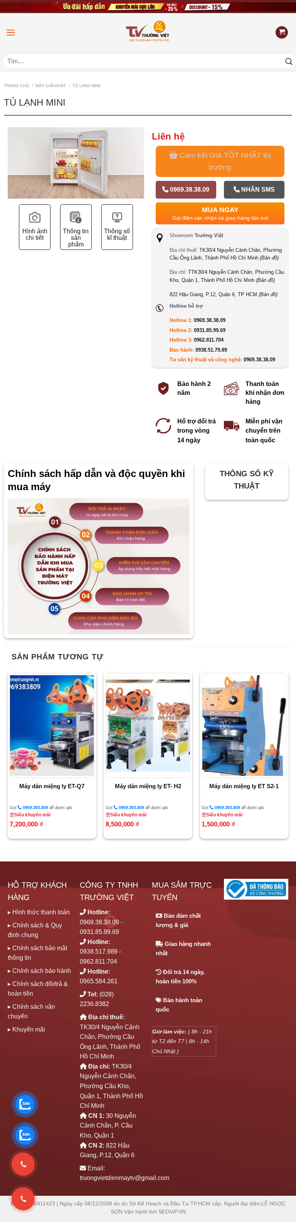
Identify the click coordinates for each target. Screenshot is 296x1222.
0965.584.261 (99, 981)
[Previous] (15, 177)
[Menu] (11, 32)
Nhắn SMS (257, 189)
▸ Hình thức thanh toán (39, 912)
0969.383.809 (35, 807)
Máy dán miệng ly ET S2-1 (244, 786)
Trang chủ (16, 85)
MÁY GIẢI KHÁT (50, 85)
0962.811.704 (209, 340)
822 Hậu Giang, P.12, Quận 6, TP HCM (224, 294)
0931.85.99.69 (209, 330)
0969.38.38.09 (188, 189)
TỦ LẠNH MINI (86, 85)
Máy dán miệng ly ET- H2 (148, 786)
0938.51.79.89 (211, 350)
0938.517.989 (99, 951)
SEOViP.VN (172, 1212)
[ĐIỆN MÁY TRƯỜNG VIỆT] (148, 32)
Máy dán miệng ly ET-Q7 (51, 786)
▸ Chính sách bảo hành (39, 970)
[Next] (137, 177)
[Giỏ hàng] (282, 32)
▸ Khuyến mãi (26, 1029)
